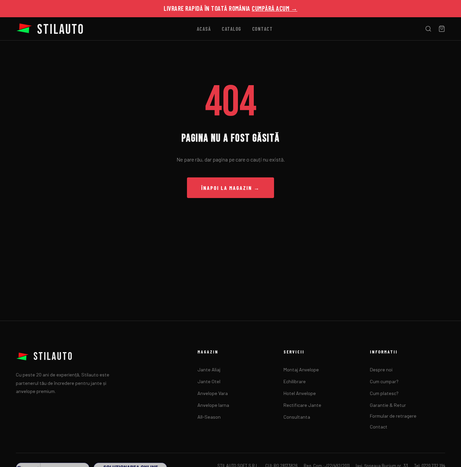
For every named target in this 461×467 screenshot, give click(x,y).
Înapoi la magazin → (230, 188)
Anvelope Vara (212, 393)
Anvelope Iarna (213, 405)
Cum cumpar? (384, 381)
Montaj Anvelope (301, 369)
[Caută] (428, 28)
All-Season (209, 417)
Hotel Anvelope (299, 393)
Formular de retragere (393, 416)
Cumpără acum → (274, 8)
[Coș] (441, 28)
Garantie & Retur (388, 405)
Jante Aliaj (208, 369)
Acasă (204, 29)
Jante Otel (208, 381)
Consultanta (296, 417)
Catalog (231, 29)
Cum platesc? (384, 393)
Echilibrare (294, 381)
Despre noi (381, 369)
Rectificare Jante (302, 405)
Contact (262, 29)
